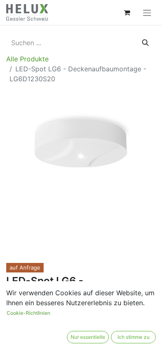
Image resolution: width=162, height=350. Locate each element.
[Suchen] (145, 43)
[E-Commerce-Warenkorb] (126, 12)
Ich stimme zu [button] (134, 337)
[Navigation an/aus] (147, 12)
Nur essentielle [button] (88, 337)
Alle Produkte (27, 59)
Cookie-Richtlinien (28, 313)
